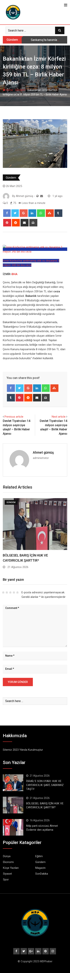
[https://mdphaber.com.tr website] (37, 196)
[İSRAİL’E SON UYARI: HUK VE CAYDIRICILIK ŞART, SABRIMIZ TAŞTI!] (13, 782)
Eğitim (39, 856)
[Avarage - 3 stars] (10, 592)
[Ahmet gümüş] (41, 196)
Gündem (20, 89)
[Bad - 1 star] (3, 592)
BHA (15, 274)
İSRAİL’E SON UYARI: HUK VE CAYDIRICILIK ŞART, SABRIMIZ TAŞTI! (45, 785)
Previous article (13, 416)
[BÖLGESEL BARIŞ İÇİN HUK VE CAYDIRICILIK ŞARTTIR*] (13, 805)
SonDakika (41, 873)
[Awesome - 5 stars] (17, 592)
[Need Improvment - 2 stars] (7, 592)
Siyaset (7, 873)
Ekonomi (8, 862)
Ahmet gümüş (43, 452)
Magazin (40, 868)
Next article (59, 416)
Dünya (6, 856)
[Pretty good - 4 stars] (14, 592)
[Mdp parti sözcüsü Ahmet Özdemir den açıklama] (13, 827)
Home (9, 89)
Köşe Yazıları (11, 868)
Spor (6, 879)
